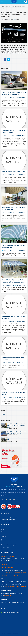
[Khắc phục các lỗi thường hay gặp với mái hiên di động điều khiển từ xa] (5, 59)
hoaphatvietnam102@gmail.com (10, 544)
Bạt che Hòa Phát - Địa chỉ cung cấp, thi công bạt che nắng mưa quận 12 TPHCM (13, 281)
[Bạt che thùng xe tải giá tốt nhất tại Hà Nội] (4, 439)
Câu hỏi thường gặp (5, 526)
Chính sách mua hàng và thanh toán (9, 517)
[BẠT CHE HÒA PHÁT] (14, 2)
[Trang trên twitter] (6, 499)
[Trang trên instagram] (14, 499)
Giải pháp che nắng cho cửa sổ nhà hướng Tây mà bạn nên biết (13, 131)
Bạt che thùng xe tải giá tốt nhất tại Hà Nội (13, 171)
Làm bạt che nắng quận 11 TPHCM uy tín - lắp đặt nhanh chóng (13, 246)
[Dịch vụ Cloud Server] (11, 457)
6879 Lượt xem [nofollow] (19, 19)
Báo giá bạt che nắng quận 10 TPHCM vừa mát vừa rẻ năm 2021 (13, 208)
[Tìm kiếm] (22, 2)
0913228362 (6, 547)
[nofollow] (1, 472)
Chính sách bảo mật (5, 522)
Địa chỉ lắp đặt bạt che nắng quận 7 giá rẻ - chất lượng (13, 358)
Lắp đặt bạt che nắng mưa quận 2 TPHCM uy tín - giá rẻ (13, 317)
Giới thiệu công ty (5, 524)
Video (2, 531)
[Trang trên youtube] (10, 499)
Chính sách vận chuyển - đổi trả (8, 519)
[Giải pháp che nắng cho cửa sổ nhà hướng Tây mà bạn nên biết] (4, 433)
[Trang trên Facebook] (2, 499)
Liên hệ (2, 529)
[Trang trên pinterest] (18, 499)
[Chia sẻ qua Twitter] (8, 59)
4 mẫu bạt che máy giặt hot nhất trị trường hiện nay (13, 393)
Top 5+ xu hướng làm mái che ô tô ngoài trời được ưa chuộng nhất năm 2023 (14, 93)
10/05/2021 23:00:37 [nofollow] (7, 19)
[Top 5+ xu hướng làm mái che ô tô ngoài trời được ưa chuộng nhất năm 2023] (4, 425)
